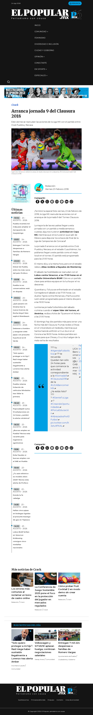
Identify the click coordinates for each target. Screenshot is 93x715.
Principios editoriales (38, 700)
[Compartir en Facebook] (37, 202)
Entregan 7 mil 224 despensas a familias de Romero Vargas (21, 250)
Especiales (40, 75)
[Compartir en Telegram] (52, 202)
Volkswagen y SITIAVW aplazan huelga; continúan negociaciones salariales (45, 649)
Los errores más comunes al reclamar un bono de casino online (21, 593)
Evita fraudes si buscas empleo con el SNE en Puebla (21, 458)
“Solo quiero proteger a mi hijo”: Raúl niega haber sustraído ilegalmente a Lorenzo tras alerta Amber (21, 362)
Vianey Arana (39, 659)
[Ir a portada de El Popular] (46, 14)
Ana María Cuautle (18, 666)
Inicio (37, 25)
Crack (14, 104)
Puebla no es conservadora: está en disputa (21, 288)
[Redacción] (38, 187)
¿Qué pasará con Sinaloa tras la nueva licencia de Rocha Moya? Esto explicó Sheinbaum (21, 310)
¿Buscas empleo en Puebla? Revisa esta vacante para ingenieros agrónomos (21, 436)
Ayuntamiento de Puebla (67, 656)
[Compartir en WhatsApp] (47, 202)
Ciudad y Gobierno (44, 50)
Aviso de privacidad (72, 700)
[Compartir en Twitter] (42, 202)
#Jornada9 (61, 375)
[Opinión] (46, 92)
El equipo (51, 700)
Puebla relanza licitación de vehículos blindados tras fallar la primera (21, 390)
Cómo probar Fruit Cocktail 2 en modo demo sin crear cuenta (69, 591)
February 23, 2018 (80, 359)
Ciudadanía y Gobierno (66, 659)
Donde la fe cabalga (18, 496)
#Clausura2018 (59, 379)
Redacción (50, 186)
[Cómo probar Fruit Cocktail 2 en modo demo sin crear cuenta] (69, 578)
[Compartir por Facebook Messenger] (62, 202)
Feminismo (40, 38)
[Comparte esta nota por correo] (57, 202)
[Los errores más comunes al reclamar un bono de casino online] (22, 580)
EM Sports (40, 69)
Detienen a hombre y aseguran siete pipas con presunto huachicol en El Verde (21, 334)
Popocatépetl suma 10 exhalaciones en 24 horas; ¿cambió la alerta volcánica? (21, 413)
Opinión (39, 57)
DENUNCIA (75, 3)
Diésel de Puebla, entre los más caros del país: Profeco (21, 270)
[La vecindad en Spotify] (21, 193)
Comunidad (40, 31)
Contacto (60, 700)
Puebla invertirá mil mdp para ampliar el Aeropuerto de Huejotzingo (22, 228)
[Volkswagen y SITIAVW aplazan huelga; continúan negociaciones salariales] (46, 635)
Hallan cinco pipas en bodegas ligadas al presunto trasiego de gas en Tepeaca (21, 515)
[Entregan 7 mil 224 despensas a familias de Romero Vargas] (69, 635)
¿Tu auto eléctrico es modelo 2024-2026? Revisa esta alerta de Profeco (21, 478)
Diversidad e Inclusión (47, 44)
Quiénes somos (23, 700)
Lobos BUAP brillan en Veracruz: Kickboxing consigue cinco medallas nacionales (21, 540)
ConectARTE (41, 63)
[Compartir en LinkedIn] (67, 202)
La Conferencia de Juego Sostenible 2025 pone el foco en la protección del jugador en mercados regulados (45, 596)
